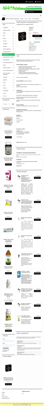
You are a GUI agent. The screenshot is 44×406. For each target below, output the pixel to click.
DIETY (4, 35)
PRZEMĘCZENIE (5, 90)
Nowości (4, 93)
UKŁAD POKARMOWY (7, 49)
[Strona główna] (22, 7)
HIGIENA (4, 38)
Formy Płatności (5, 396)
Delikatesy (5, 88)
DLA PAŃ (4, 41)
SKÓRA (4, 33)
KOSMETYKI (5, 79)
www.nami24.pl (19, 136)
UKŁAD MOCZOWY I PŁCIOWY (8, 57)
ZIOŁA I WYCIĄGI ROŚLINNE (7, 70)
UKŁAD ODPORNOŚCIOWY (7, 62)
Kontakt (3, 392)
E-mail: (4, 339)
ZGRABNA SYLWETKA (6, 30)
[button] (32, 47)
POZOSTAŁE (5, 77)
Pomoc (3, 395)
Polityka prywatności (6, 398)
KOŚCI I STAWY (5, 54)
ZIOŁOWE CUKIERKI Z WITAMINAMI (6, 74)
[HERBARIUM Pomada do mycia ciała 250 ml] (19, 255)
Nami (34, 43)
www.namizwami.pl (20, 134)
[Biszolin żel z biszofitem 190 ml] (19, 237)
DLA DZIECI (5, 46)
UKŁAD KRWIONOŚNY (7, 51)
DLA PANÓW (5, 43)
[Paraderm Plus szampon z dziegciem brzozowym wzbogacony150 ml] (19, 290)
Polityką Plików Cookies (25, 403)
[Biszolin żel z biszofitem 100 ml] (19, 219)
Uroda (4, 85)
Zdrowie (4, 82)
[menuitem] (12, 18)
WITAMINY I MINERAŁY (7, 67)
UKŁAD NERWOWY (6, 59)
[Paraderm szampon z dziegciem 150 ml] (19, 305)
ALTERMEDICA (5, 27)
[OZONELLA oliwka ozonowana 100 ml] (19, 274)
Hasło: (4, 343)
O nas (3, 393)
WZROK (4, 65)
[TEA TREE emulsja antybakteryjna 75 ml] (19, 318)
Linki (23, 393)
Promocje (4, 96)
